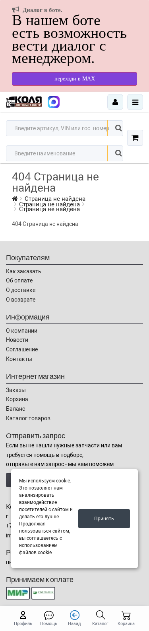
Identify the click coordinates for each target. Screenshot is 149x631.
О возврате (20, 299)
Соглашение (22, 349)
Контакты (19, 359)
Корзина (17, 399)
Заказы (16, 390)
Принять (104, 518)
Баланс (15, 409)
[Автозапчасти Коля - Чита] (54, 102)
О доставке (20, 290)
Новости (17, 340)
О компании (21, 330)
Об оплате (19, 280)
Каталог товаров (28, 418)
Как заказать (23, 271)
